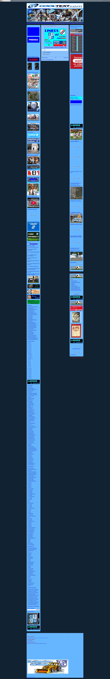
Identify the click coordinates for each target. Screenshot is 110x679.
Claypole (29, 559)
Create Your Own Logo (45, 8)
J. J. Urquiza (30, 504)
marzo (29, 365)
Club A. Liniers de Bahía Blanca (32, 394)
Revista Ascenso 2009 (31, 438)
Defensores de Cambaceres (32, 473)
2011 (29, 374)
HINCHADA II (73, 283)
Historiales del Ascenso (31, 412)
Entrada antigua (66, 57)
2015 (29, 369)
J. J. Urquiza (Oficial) (31, 508)
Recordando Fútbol (31, 437)
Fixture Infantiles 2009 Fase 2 (32, 319)
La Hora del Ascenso (31, 419)
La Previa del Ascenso (31, 420)
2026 (29, 342)
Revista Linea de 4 (30, 441)
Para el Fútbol (30, 429)
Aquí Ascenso (30, 386)
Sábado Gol (30, 445)
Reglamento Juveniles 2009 (32, 323)
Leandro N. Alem (30, 513)
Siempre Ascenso (30, 451)
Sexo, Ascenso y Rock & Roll (32, 450)
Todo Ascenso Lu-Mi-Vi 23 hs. (32, 604)
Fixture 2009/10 (30, 318)
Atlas (29, 551)
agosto (29, 359)
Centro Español (30, 558)
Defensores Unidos (31, 475)
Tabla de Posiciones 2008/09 (32, 327)
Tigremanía (29, 455)
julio (28, 360)
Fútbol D (29, 406)
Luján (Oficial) (30, 518)
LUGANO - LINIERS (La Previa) (75, 287)
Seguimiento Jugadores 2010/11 (32, 306)
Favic (81, 171)
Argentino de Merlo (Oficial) (32, 469)
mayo (29, 363)
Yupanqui (29, 585)
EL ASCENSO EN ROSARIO (74, 171)
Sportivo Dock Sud (31, 531)
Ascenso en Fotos (30, 390)
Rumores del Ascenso (31, 442)
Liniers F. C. (30, 424)
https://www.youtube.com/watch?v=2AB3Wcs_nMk (55, 47)
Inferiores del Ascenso (31, 416)
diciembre (29, 354)
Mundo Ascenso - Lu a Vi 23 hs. (32, 596)
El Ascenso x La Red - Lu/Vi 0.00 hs (33, 592)
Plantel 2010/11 (30, 317)
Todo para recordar (31, 459)
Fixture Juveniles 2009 (31, 322)
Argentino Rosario (30, 550)
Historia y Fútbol (30, 411)
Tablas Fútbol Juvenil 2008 (32, 336)
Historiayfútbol (30, 415)
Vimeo (71, 172)
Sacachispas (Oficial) (31, 521)
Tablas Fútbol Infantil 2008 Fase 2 (33, 339)
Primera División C (30, 433)
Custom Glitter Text (73, 354)
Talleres (29, 539)
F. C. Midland (30, 495)
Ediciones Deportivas (31, 398)
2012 (29, 373)
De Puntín (29, 397)
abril (28, 364)
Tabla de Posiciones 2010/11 (32, 309)
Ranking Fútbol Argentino (31, 434)
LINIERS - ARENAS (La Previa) (75, 288)
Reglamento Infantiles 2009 (32, 326)
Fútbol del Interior (30, 407)
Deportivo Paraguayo (31, 562)
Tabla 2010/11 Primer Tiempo (32, 313)
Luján (29, 517)
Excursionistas (30, 491)
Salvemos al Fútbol (31, 446)
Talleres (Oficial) (30, 543)
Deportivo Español (30, 478)
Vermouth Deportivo (31, 464)
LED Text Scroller (76, 294)
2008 (29, 378)
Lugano (29, 576)
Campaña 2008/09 (30, 328)
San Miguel (29, 522)
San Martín (29, 580)
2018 (29, 352)
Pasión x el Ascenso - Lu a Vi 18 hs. (33, 599)
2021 (29, 348)
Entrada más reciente (45, 57)
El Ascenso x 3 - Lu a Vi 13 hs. (32, 591)
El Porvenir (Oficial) (31, 488)
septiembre (29, 358)
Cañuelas (29, 554)
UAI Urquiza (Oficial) (31, 544)
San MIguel (29, 526)
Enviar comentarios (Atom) (49, 59)
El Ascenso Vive (30, 399)
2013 (29, 372)
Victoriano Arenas (30, 584)
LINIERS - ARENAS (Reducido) (75, 282)
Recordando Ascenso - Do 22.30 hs (33, 601)
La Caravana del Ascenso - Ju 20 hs (33, 595)
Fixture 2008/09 (30, 331)
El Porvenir (29, 482)
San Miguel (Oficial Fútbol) (32, 527)
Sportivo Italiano (30, 534)
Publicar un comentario (46, 54)
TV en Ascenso (30, 460)
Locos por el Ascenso (31, 425)
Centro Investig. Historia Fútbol (32, 393)
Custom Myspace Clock (76, 348)
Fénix (29, 500)
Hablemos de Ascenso (31, 410)
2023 (29, 346)
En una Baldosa (30, 402)
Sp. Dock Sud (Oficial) (31, 530)
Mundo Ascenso (30, 428)
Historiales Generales (31, 332)
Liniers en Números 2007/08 (32, 335)
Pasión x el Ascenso (31, 432)
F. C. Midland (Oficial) (31, 496)
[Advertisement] (33, 49)
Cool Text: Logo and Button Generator (35, 8)
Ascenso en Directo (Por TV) (32, 389)
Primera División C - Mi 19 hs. (32, 600)
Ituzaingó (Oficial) (30, 568)
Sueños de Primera (31, 454)
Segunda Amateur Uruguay (32, 447)
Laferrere (29, 509)
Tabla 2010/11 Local (31, 310)
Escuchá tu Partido (31, 403)
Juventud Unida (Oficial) (31, 571)
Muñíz (29, 577)
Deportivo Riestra (30, 563)
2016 (29, 368)
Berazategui (30, 470)
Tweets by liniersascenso (73, 27)
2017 (29, 353)
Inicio (55, 57)
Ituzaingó (29, 567)
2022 (29, 347)
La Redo (29, 421)
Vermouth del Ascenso (31, 463)
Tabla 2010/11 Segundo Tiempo (32, 314)
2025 (29, 343)
